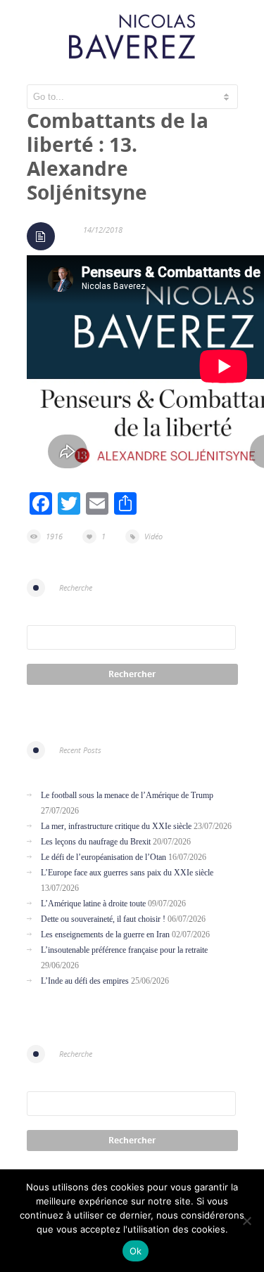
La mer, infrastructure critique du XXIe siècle (116, 826)
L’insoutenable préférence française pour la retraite (124, 950)
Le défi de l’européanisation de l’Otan (103, 857)
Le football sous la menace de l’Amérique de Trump (127, 795)
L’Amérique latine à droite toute (93, 903)
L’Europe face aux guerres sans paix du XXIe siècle (127, 873)
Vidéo (153, 536)
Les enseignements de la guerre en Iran (105, 934)
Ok (136, 1251)
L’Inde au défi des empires (85, 981)
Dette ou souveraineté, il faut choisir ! (103, 919)
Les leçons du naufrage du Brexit (96, 842)
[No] (246, 1221)
